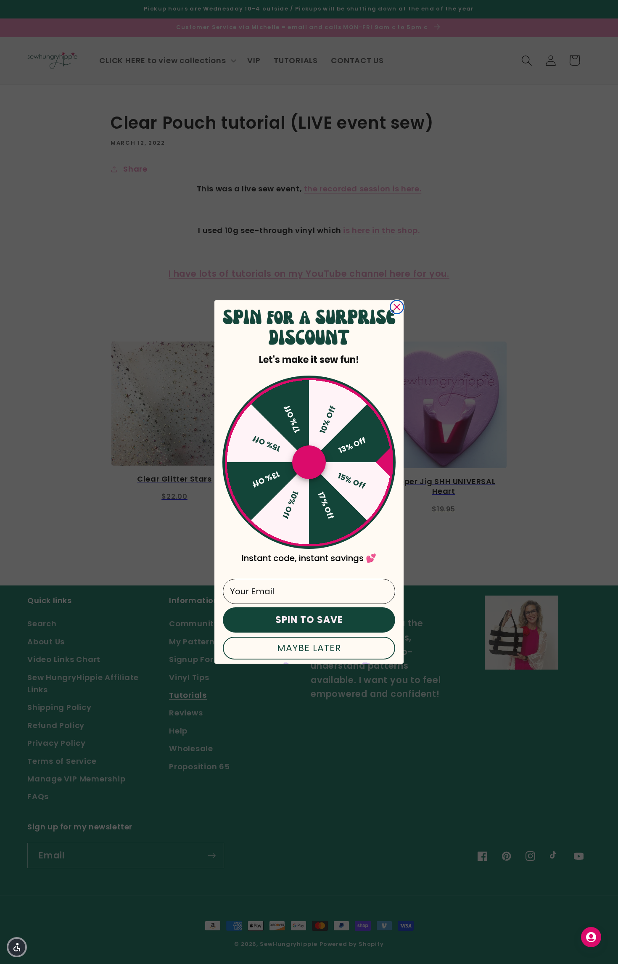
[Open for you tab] (591, 937)
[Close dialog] (397, 307)
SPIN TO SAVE (309, 619)
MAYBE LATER (309, 647)
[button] (17, 947)
